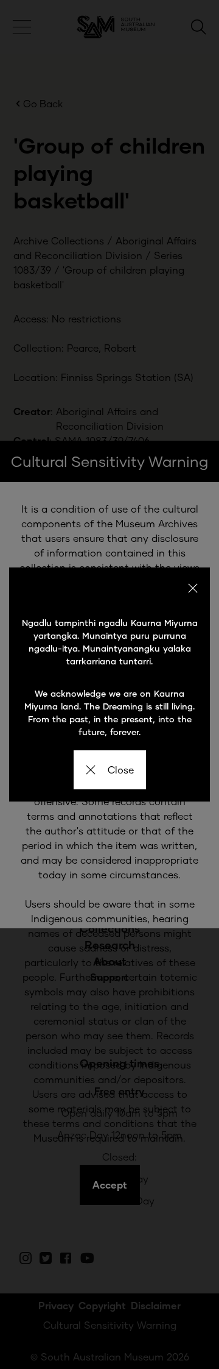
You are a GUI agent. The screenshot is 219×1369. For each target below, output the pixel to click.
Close (121, 769)
